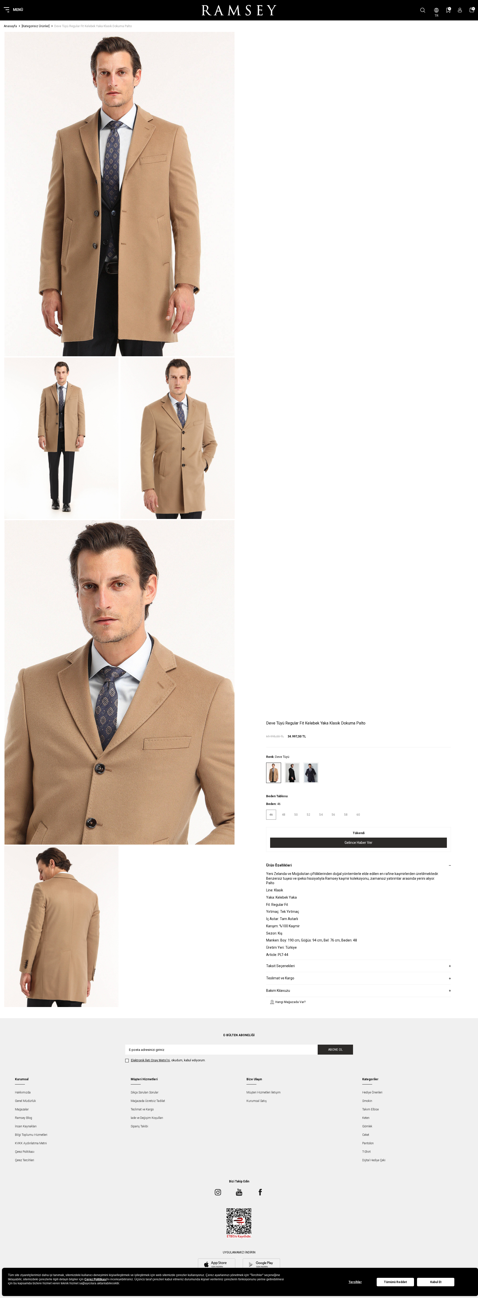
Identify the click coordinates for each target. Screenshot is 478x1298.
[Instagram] (218, 1192)
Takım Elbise (370, 1109)
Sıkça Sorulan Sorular (144, 1092)
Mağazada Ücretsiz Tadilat (148, 1101)
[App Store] (216, 1264)
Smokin (367, 1101)
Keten (365, 1118)
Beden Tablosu (277, 796)
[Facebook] (260, 1192)
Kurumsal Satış (256, 1101)
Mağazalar (22, 1109)
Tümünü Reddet (395, 1282)
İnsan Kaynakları (26, 1126)
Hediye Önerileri (372, 1092)
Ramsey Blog (23, 1118)
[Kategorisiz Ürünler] (36, 26)
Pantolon (368, 1143)
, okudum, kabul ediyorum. (168, 1060)
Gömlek (367, 1126)
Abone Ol (335, 1049)
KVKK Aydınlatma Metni (31, 1143)
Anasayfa (10, 26)
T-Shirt (366, 1152)
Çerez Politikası (24, 1152)
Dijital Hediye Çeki (373, 1160)
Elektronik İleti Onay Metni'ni (150, 1060)
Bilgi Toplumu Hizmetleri (31, 1135)
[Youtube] (239, 1192)
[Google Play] (261, 1264)
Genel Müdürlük (25, 1101)
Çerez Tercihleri (24, 1160)
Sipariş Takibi (139, 1126)
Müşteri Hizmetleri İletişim (263, 1092)
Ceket (365, 1135)
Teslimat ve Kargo (142, 1109)
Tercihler (355, 1282)
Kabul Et (435, 1282)
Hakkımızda (23, 1092)
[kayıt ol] (460, 10)
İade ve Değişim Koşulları (147, 1118)
